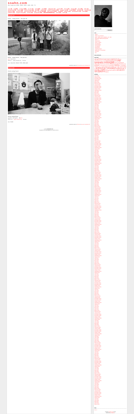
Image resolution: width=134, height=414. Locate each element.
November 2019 (97, 160)
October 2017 (97, 193)
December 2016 (97, 206)
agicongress (107, 59)
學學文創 (112, 64)
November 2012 (97, 268)
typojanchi (122, 62)
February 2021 (97, 141)
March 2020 (96, 155)
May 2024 (96, 92)
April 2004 (96, 402)
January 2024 (97, 96)
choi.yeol (97, 51)
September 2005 (97, 380)
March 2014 (96, 247)
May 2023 (96, 107)
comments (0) (87, 65)
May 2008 (96, 339)
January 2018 (97, 189)
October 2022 (97, 116)
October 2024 (97, 88)
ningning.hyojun (98, 48)
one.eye (39, 11)
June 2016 (96, 212)
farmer (19, 10)
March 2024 (96, 94)
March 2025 (96, 82)
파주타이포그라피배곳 (106, 68)
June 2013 (96, 259)
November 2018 (97, 176)
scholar (28, 12)
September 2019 (97, 163)
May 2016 (96, 214)
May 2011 (96, 292)
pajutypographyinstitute (111, 60)
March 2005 (96, 388)
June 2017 (96, 198)
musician (18, 11)
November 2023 (97, 99)
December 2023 (97, 98)
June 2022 (96, 121)
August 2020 (97, 148)
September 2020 (97, 147)
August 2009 (97, 319)
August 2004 (97, 397)
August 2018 (97, 180)
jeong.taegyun (98, 44)
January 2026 (97, 77)
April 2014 (96, 246)
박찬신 (112, 65)
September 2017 (97, 194)
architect (21, 8)
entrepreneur (11, 10)
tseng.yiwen (97, 41)
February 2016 (97, 217)
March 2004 (96, 404)
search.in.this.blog (97, 28)
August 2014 (97, 241)
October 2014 (97, 238)
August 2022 (97, 118)
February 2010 (97, 311)
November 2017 (97, 191)
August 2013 (97, 257)
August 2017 (97, 195)
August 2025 (97, 79)
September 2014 (97, 240)
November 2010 (97, 299)
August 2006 (97, 366)
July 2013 (96, 258)
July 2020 (96, 150)
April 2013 (96, 262)
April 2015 (96, 230)
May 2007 (96, 354)
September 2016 (97, 210)
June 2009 (96, 322)
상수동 (123, 65)
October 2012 (97, 270)
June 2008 (96, 337)
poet (83, 11)
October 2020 (97, 146)
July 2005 (96, 383)
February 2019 (97, 172)
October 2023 (97, 100)
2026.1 (96, 34)
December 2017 (97, 190)
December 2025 (97, 78)
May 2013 (96, 260)
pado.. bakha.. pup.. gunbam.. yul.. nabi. (103, 37)
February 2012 (97, 280)
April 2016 (96, 215)
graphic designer (52, 10)
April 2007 (96, 355)
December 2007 (97, 345)
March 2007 (96, 357)
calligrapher (51, 8)
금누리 (118, 64)
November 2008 (97, 331)
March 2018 (96, 186)
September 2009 (97, 318)
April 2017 (96, 201)
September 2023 (97, 102)
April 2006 (96, 371)
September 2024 (97, 90)
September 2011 (97, 286)
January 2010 (97, 313)
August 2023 (97, 103)
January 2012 (97, 281)
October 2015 (97, 223)
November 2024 (97, 87)
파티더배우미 (113, 70)
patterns (66, 11)
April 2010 (96, 309)
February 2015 (97, 233)
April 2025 (96, 81)
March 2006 (96, 372)
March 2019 (96, 171)
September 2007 (97, 349)
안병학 (102, 66)
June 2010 (96, 306)
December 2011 (97, 283)
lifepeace (10, 11)
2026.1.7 (97, 39)
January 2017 (97, 204)
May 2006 (96, 370)
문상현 (17, 62)
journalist (87, 10)
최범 (121, 66)
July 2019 (96, 165)
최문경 (24, 62)
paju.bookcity (18, 119)
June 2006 (96, 368)
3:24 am (78, 65)
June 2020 (96, 151)
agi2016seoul (100, 59)
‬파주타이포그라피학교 (104, 64)
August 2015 (97, 225)
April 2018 (96, 185)
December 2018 (97, 174)
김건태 (121, 64)
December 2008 (97, 329)
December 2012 (97, 267)
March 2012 (96, 279)
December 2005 (97, 376)
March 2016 (96, 216)
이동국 (109, 66)
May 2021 (96, 138)
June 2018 (96, 182)
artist (36, 8)
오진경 (105, 66)
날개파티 (96, 65)
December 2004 (97, 392)
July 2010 (96, 305)
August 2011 (97, 288)
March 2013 (96, 263)
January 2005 (97, 391)
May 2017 (96, 199)
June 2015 (96, 228)
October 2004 (97, 395)
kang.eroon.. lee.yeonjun (100, 50)
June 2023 (96, 105)
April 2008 (96, 340)
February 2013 (97, 264)
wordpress (113, 412)
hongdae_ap (63, 10)
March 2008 (96, 341)
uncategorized (48, 12)
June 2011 (96, 290)
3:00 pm (78, 124)
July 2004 (96, 398)
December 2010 (97, 298)
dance (65, 8)
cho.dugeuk (97, 46)
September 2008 (97, 333)
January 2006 (97, 375)
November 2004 (97, 393)
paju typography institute (107, 61)
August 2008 (97, 335)
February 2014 (97, 249)
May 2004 (96, 401)
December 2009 (97, 314)
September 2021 (97, 133)
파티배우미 (120, 70)
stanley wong (116, 62)
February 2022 (97, 126)
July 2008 (96, 336)
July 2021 (96, 135)
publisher (10, 12)
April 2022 (96, 124)
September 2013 (97, 255)
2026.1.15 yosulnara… (100, 35)
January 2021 (97, 142)
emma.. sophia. (98, 42)
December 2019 (97, 159)
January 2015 (97, 234)
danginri (73, 8)
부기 (120, 65)
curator (58, 8)
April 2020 (96, 154)
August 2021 (97, 134)
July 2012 (96, 273)
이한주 (115, 66)
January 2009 (97, 328)
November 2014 (97, 237)
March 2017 (96, 202)
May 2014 (96, 245)
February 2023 (97, 111)
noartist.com (111, 411)
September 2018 (97, 178)
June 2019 (96, 167)
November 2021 (97, 130)
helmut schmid (102, 60)
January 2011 (97, 297)
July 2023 (96, 104)
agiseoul (114, 59)
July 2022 (96, 120)
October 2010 (97, 301)
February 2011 (97, 296)
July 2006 (96, 367)
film (36, 10)
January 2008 (97, 344)
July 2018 (96, 181)
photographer (75, 11)
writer (64, 12)
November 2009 (97, 315)
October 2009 (97, 316)
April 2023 (96, 108)
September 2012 (97, 271)
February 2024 (97, 95)
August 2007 (97, 350)
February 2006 (97, 374)
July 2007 (96, 352)
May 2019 (96, 168)
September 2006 (97, 365)
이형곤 (118, 66)
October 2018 (97, 177)
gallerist (42, 10)
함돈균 (107, 71)
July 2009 (96, 320)
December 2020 (97, 143)
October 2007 (97, 348)
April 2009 (96, 324)
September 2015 (97, 224)
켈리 (27, 62)
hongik (71, 10)
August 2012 (97, 272)
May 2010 (96, 307)
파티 (103, 70)
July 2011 (96, 289)
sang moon (12, 62)
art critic (30, 8)
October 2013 (97, 254)
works (57, 12)
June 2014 (96, 243)
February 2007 (97, 358)
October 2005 (97, 379)
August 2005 (97, 382)
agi (14, 8)
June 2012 (96, 275)
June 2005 (96, 384)
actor (9, 8)
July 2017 (96, 197)
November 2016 (97, 207)
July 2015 (96, 227)
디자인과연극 (102, 65)
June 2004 (96, 400)
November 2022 (97, 115)
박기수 (106, 65)
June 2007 (96, 353)
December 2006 (97, 361)
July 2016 (96, 211)
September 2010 (97, 302)
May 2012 (96, 276)
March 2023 (96, 109)
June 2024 (96, 91)
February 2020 (97, 156)
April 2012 (96, 277)
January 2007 (97, 359)
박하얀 (116, 65)
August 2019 (97, 164)
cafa (43, 8)
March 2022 (96, 125)
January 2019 (97, 173)
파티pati (107, 70)
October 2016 (97, 208)
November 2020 (97, 144)
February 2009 (97, 327)
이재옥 (20, 62)
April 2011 (96, 293)
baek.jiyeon (97, 47)
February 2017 (97, 203)
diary (79, 8)
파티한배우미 (100, 71)
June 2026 (96, 75)
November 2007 (97, 346)
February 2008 (97, 342)
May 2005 (96, 385)
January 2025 (97, 85)
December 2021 (97, 129)
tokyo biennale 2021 (29, 11)
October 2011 (97, 285)
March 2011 (96, 294)
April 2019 (96, 169)
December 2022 (97, 113)
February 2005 (97, 389)
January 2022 (97, 128)
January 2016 (97, 219)
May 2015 (96, 229)
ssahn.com (17, 3)
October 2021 (97, 131)
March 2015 (96, 232)
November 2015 (97, 221)
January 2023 (97, 112)
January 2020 (97, 157)
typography (37, 12)
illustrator (79, 10)
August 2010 (97, 303)
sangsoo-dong (19, 12)
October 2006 (97, 363)
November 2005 (97, 378)
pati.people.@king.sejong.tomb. (101, 38)
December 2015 (97, 220)
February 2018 (97, 188)
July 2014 (96, 242)
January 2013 (97, 266)
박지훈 (109, 65)
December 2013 (97, 251)
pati (59, 11)
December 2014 (97, 236)
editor (85, 8)
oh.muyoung (97, 43)
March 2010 (96, 310)
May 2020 (96, 152)
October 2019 (97, 161)
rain (96, 52)
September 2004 (97, 396)
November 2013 (97, 253)
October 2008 (97, 332)
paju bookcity (50, 11)
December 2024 (97, 86)
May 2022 (96, 122)
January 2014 (97, 250)
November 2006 (97, 362)
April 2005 (96, 387)
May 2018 (96, 184)
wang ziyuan (97, 64)
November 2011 (97, 284)
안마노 (100, 66)
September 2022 (97, 117)
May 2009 (96, 323)
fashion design (28, 10)
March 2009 (96, 326)
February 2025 (97, 83)
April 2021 (96, 139)
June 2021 (96, 137)
